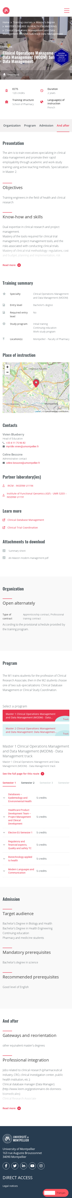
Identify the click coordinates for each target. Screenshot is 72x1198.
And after (63, 125)
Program (30, 125)
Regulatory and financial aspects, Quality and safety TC (19, 845)
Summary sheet (17, 550)
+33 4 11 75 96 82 (16, 442)
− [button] (7, 372)
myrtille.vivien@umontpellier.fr (22, 446)
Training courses (23, 22)
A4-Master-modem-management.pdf (28, 558)
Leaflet (38, 411)
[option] (61, 1193)
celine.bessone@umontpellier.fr (23, 462)
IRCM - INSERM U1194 (20, 485)
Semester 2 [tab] (27, 782)
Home (6, 22)
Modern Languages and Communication (21, 871)
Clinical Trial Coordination (23, 527)
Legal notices (10, 1186)
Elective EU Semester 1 (20, 832)
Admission (46, 125)
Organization (12, 125)
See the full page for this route (21, 773)
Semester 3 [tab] (46, 782)
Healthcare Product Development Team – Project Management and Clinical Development (19, 816)
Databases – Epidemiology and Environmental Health (20, 798)
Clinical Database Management (26, 520)
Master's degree (45, 22)
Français (61, 1192)
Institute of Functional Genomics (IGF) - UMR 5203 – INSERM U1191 (37, 495)
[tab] (36, 716)
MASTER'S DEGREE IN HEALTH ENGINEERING (31, 26)
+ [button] (7, 367)
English (49, 1192)
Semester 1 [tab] (9, 782)
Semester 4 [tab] (64, 782)
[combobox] (49, 1193)
